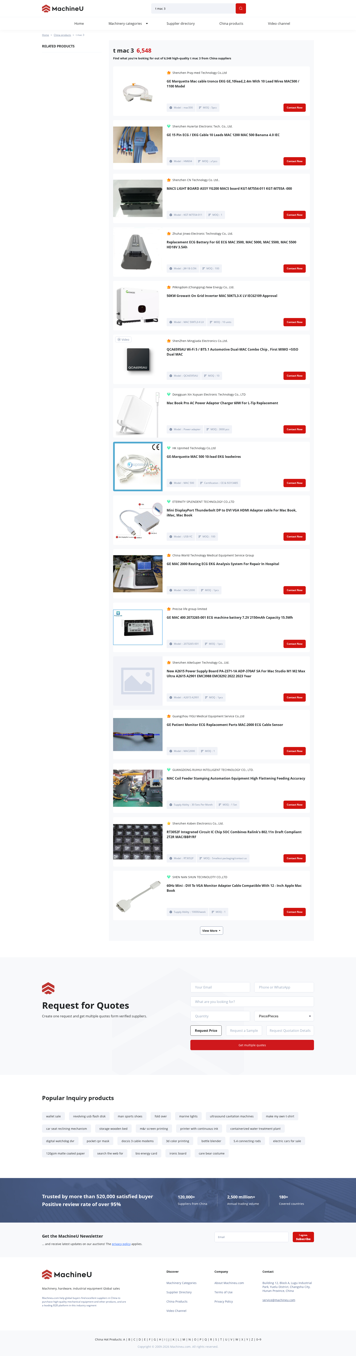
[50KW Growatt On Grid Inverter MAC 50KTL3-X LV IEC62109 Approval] (138, 305)
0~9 (258, 1339)
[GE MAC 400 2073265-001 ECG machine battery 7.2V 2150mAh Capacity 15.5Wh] (138, 627)
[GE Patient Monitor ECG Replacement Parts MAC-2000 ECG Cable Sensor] (138, 734)
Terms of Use (223, 1292)
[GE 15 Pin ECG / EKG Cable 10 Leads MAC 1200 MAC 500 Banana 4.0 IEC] (138, 145)
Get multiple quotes (252, 1045)
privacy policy (121, 1244)
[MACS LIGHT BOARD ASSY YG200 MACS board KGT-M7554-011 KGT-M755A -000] (138, 198)
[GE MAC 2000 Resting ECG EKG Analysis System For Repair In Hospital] (138, 573)
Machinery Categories (181, 1283)
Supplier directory (181, 23)
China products (231, 23)
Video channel (279, 23)
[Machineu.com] (62, 8)
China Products (176, 1301)
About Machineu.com (229, 1283)
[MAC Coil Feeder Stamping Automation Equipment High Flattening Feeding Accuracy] (138, 788)
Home (79, 23)
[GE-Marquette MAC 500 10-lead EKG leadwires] (138, 466)
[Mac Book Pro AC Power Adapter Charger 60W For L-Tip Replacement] (138, 413)
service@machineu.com (278, 1300)
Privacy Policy (223, 1301)
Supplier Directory (179, 1292)
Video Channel (176, 1311)
